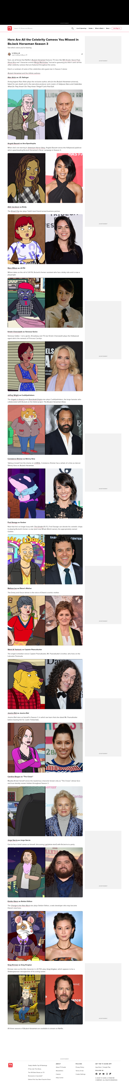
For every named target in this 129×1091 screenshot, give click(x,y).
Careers (58, 1074)
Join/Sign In (116, 28)
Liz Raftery (15, 53)
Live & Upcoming (81, 28)
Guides (91, 28)
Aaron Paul (75, 60)
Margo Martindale (41, 62)
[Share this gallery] (82, 54)
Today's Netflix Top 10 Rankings (37, 1065)
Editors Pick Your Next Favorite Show (39, 1079)
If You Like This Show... (35, 1069)
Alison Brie (12, 62)
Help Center (59, 1078)
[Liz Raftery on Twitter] (19, 53)
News (107, 28)
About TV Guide (61, 1067)
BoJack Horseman (38, 60)
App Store (98, 1067)
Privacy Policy (80, 1067)
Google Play (106, 1067)
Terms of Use (80, 1071)
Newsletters (59, 1071)
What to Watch (99, 28)
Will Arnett (66, 60)
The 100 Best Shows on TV (36, 1072)
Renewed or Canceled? (35, 1076)
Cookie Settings (80, 1074)
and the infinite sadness (24, 73)
